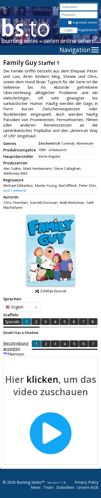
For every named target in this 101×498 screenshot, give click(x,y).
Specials (12, 321)
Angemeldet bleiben (84, 22)
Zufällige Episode (53, 291)
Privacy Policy (86, 482)
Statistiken (65, 487)
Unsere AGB (87, 487)
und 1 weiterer (15, 190)
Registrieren (87, 29)
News (36, 487)
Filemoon (16, 354)
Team (48, 487)
